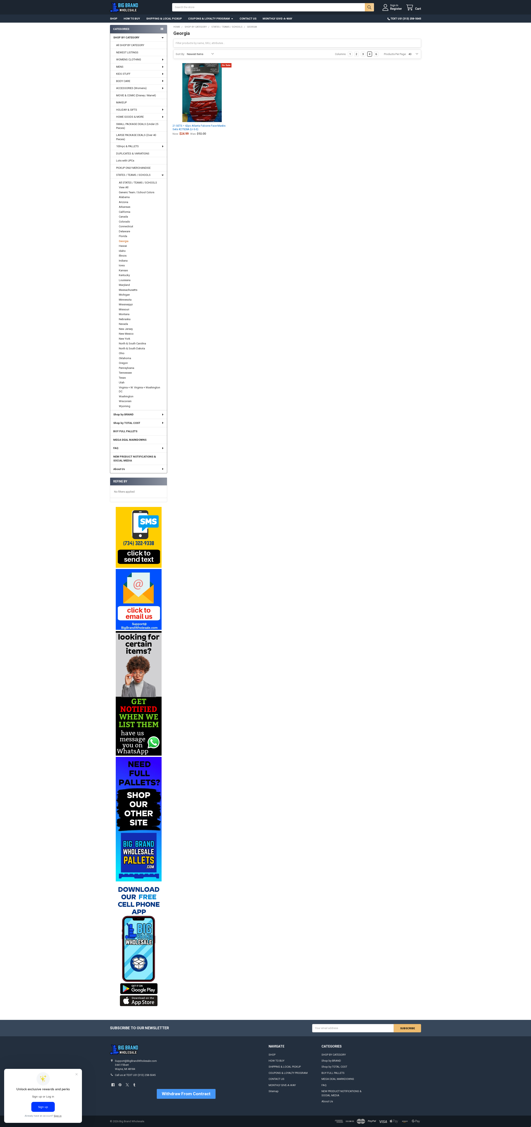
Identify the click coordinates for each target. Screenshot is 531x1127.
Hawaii (123, 245)
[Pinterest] (120, 1085)
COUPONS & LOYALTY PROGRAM (209, 18)
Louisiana (124, 280)
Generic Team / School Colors (136, 192)
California (124, 211)
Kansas (123, 270)
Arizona (123, 202)
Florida (123, 236)
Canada (123, 216)
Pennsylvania (126, 368)
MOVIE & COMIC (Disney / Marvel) (136, 95)
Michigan (124, 294)
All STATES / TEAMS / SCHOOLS (138, 182)
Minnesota (125, 299)
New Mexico (126, 333)
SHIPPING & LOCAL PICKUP (164, 18)
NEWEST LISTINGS (127, 52)
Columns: (340, 54)
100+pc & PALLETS (127, 146)
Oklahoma (125, 358)
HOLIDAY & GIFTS (126, 109)
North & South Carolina (132, 343)
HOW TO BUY (132, 18)
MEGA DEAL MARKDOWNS (129, 439)
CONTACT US (248, 18)
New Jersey (126, 328)
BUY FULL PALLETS (125, 431)
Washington (126, 396)
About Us (119, 469)
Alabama (124, 197)
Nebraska (124, 319)
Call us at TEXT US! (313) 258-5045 (135, 1075)
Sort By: (180, 54)
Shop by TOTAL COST (126, 423)
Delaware (124, 231)
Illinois (123, 255)
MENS (119, 66)
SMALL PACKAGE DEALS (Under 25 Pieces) (137, 126)
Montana (124, 314)
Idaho (122, 250)
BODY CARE (123, 81)
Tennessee (125, 372)
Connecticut (126, 226)
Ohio (121, 353)
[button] (138, 537)
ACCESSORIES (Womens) (131, 88)
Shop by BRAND (123, 414)
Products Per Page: (395, 54)
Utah (121, 382)
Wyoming (124, 406)
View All (123, 187)
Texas (122, 377)
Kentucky (124, 275)
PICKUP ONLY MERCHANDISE (133, 167)
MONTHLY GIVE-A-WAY (277, 18)
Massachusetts (128, 289)
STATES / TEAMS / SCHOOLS (133, 174)
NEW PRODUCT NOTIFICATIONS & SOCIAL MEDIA (134, 458)
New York (124, 338)
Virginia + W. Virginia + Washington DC (139, 389)
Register (396, 8)
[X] (127, 1085)
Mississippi (126, 304)
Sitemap (274, 1091)
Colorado (124, 221)
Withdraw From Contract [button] (186, 1093)
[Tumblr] (134, 1085)
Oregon (123, 363)
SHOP (113, 18)
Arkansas (124, 206)
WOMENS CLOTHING (128, 59)
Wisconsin (125, 401)
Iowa (122, 265)
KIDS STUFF (123, 73)
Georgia (123, 241)
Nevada (123, 323)
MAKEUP (121, 102)
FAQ (115, 448)
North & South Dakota (132, 348)
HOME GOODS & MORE (130, 116)
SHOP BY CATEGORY (126, 37)
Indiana (123, 260)
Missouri (124, 309)
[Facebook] (113, 1085)
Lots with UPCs (125, 160)
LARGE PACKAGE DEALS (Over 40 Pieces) (136, 137)
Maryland (124, 284)
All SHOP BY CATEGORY (130, 45)
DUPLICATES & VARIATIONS (132, 153)
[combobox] (273, 7)
